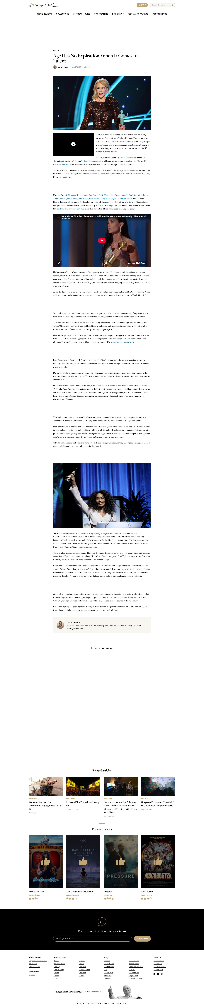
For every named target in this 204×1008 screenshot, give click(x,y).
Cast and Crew (34, 967)
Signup (142, 5)
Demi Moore (126, 198)
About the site (159, 961)
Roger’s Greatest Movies (38, 961)
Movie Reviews (44, 14)
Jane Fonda (83, 198)
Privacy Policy (122, 1003)
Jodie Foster (104, 195)
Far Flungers (108, 973)
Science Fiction (84, 970)
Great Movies (83, 14)
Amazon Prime (59, 964)
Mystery (82, 961)
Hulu (55, 979)
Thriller (81, 976)
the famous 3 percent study (68, 208)
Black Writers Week (136, 967)
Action (56, 961)
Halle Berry (72, 198)
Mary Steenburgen (108, 198)
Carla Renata (63, 67)
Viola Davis (143, 195)
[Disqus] (102, 733)
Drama (56, 973)
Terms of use (109, 1003)
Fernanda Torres (75, 195)
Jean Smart (115, 195)
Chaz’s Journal (109, 964)
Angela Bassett (59, 198)
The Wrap (137, 625)
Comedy (57, 967)
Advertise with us (160, 967)
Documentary (59, 970)
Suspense (82, 973)
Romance (82, 967)
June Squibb (131, 157)
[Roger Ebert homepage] (43, 5)
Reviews (107, 961)
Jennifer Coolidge (129, 195)
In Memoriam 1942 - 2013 (94, 992)
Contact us (158, 964)
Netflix (81, 964)
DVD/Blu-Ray (134, 961)
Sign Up (32, 975)
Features (56, 50)
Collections (62, 14)
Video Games (134, 964)
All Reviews (33, 964)
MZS (105, 970)
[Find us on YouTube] (158, 974)
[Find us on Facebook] (154, 974)
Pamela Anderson (60, 164)
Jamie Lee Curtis (90, 195)
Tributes (107, 979)
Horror (56, 976)
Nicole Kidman (89, 160)
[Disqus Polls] (102, 680)
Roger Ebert (133, 976)
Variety (129, 625)
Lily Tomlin (94, 198)
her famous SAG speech (128, 597)
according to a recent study (122, 342)
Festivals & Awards (138, 14)
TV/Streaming (101, 14)
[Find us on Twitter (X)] (162, 974)
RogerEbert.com (76, 628)
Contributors (159, 14)
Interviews (118, 14)
